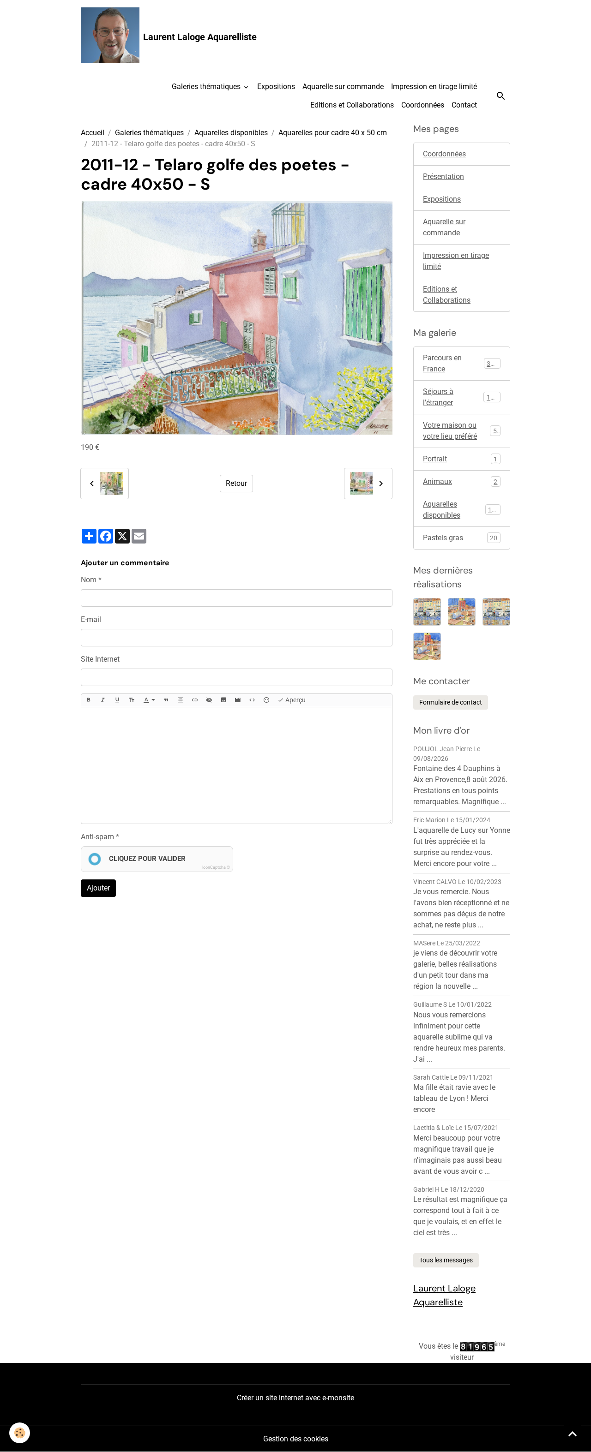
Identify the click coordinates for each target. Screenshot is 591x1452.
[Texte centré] (180, 700)
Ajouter (98, 888)
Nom (88, 579)
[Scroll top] (572, 1433)
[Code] (252, 700)
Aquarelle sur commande (343, 86)
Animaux (460, 481)
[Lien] (194, 700)
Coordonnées (422, 105)
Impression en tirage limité (434, 86)
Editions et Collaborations (352, 105)
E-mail (91, 619)
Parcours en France (460, 363)
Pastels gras (460, 537)
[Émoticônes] (266, 700)
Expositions (276, 86)
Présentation (443, 176)
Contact (464, 105)
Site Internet (100, 659)
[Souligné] (117, 700)
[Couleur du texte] (149, 700)
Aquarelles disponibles (231, 132)
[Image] (223, 700)
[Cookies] (19, 1432)
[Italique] (103, 700)
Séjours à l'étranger (460, 397)
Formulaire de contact (450, 702)
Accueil (92, 132)
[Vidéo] (237, 700)
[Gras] (88, 700)
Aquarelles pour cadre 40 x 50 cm (332, 132)
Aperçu (295, 700)
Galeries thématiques (207, 86)
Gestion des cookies (295, 1438)
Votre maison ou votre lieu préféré (462, 431)
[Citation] (166, 700)
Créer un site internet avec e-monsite (295, 1397)
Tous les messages (446, 1260)
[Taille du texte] (131, 700)
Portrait (460, 458)
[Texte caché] (209, 700)
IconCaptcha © (216, 867)
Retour (236, 483)
